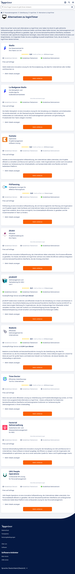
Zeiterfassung (24, 12)
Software (4, 547)
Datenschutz (5, 530)
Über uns (4, 544)
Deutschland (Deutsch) (16, 568)
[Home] (1, 12)
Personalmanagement (11, 12)
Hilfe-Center (5, 560)
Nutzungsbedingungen (8, 537)
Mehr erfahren (37, 78)
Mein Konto (5, 556)
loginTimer (33, 12)
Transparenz (5, 534)
